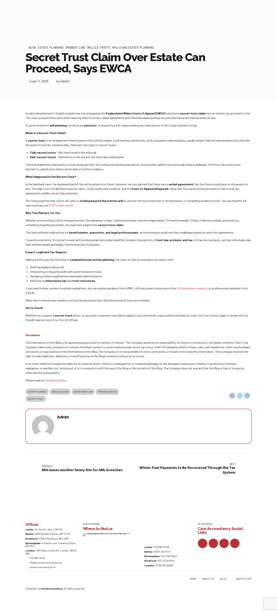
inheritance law (83, 391)
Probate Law (75, 47)
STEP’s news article (61, 205)
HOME (193, 578)
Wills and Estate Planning (133, 47)
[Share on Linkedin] (247, 396)
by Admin (63, 81)
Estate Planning (51, 47)
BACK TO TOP (244, 578)
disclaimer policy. (56, 380)
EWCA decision (60, 391)
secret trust (36, 398)
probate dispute (107, 391)
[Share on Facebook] (232, 396)
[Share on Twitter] (240, 396)
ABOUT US (208, 578)
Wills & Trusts (98, 47)
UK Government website (192, 288)
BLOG (223, 578)
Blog (32, 47)
